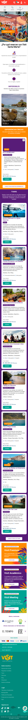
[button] (26, 26)
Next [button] (23, 8)
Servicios (3, 675)
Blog (2, 677)
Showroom (4, 680)
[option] (5, 8)
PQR (2, 699)
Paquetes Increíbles (6, 670)
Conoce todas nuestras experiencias (14, 186)
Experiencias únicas (6, 668)
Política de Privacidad (6, 695)
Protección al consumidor (7, 697)
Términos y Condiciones (7, 690)
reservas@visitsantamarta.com (9, 644)
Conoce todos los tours (14, 538)
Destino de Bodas (5, 682)
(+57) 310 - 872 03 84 (7, 647)
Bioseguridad (4, 692)
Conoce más (11, 560)
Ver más (7, 179)
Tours (2, 673)
